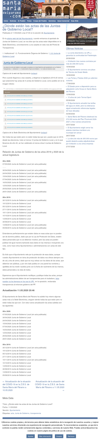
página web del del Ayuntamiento (20, 38)
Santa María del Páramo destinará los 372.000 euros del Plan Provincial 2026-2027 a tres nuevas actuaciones (81, 119)
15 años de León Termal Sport (79, 97)
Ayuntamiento (49, 33)
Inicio (6, 21)
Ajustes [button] (30, 436)
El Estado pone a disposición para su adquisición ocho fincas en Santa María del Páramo (81, 89)
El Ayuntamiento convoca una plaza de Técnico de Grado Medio (80, 70)
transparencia (35, 413)
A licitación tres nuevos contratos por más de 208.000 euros (81, 42)
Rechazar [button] (71, 436)
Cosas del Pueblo (40, 21)
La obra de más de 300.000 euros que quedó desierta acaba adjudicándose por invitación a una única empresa (81, 141)
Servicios (52, 21)
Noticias (13, 21)
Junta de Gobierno (22, 413)
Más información (45, 436)
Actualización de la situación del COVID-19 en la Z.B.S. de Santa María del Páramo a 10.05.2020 (17, 386)
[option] (82, 35)
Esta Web (74, 21)
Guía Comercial (63, 21)
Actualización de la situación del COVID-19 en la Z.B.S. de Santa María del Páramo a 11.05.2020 (49, 386)
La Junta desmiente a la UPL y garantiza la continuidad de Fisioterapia (81, 54)
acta (12, 413)
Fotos (29, 21)
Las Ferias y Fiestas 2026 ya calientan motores (81, 79)
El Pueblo (21, 21)
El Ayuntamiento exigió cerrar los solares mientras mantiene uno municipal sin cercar (79, 130)
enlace (34, 73)
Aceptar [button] (59, 436)
